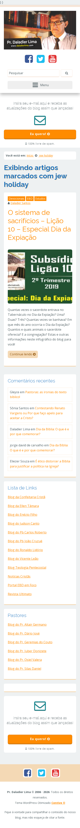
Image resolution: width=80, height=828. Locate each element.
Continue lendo (21, 354)
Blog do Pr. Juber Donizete (27, 651)
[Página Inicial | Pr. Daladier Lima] (40, 30)
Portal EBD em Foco (22, 585)
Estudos (40, 198)
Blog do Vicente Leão (23, 559)
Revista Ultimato (20, 594)
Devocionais (16, 198)
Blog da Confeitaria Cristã (26, 497)
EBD (30, 198)
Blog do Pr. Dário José (24, 633)
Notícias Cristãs (19, 576)
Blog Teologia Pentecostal (27, 567)
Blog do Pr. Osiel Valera (25, 660)
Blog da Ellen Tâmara (23, 506)
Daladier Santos (20, 203)
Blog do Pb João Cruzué (25, 541)
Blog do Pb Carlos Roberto (27, 532)
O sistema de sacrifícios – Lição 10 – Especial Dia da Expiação (39, 225)
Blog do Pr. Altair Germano (27, 624)
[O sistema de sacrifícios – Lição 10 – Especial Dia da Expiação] (40, 276)
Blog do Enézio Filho (22, 514)
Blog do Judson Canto (23, 523)
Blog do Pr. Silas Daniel (24, 668)
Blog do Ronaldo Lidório (25, 550)
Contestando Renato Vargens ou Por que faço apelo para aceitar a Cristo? (37, 413)
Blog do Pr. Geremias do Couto (30, 642)
